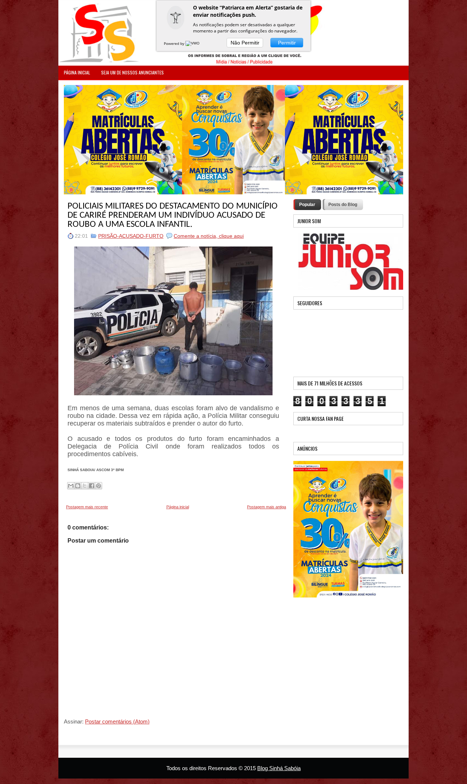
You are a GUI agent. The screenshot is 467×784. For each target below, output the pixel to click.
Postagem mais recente (87, 507)
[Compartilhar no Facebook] (91, 485)
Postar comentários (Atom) (117, 721)
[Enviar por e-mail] (70, 485)
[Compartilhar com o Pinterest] (98, 485)
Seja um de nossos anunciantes (132, 72)
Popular (307, 204)
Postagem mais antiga (266, 507)
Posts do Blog (342, 204)
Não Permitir (245, 43)
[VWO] (193, 43)
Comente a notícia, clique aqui (209, 236)
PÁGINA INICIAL (77, 72)
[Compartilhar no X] (84, 485)
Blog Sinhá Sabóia (279, 768)
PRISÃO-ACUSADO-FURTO (130, 236)
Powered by (174, 43)
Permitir (287, 43)
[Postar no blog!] (77, 485)
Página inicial (177, 507)
